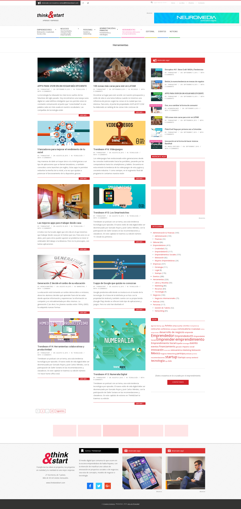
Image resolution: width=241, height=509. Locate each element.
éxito (170, 361)
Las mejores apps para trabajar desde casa (59, 223)
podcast (188, 353)
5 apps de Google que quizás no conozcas (114, 283)
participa (180, 353)
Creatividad (159, 248)
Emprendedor (162, 335)
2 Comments (169, 86)
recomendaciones (158, 357)
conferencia (165, 329)
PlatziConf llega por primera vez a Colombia (183, 129)
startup (171, 356)
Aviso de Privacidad (133, 504)
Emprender (165, 339)
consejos (173, 329)
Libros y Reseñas (162, 283)
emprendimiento (189, 339)
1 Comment (46, 288)
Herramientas (158, 279)
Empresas (157, 264)
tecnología (158, 361)
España (179, 343)
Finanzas (158, 239)
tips (166, 361)
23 (52, 411)
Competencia (194, 326)
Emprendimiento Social (163, 343)
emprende (189, 332)
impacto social (188, 346)
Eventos (156, 276)
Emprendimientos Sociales (165, 254)
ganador (179, 347)
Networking (159, 311)
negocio (164, 353)
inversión (167, 350)
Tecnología (80, 89)
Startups (159, 82)
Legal (157, 270)
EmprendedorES (156, 105)
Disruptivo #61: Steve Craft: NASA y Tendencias (184, 70)
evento (194, 343)
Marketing (81, 286)
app (163, 326)
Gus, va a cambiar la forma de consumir (181, 105)
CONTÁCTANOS (178, 382)
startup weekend (192, 358)
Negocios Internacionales (165, 298)
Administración (161, 236)
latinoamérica (176, 350)
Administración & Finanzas (163, 233)
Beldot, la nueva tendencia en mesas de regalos (184, 82)
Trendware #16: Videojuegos (108, 149)
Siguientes (60, 411)
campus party (177, 326)
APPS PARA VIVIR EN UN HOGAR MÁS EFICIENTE (62, 86)
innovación (157, 349)
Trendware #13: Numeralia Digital (110, 374)
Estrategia (159, 267)
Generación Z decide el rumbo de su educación (61, 283)
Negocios (157, 295)
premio (194, 354)
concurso (155, 328)
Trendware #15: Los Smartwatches (111, 212)
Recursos (134, 89)
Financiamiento (167, 346)
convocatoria (184, 328)
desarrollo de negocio (171, 332)
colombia (186, 326)
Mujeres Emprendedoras (165, 260)
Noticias (159, 70)
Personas (157, 304)
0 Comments (46, 91)
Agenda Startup (156, 326)
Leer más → (84, 115)
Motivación (159, 257)
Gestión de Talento (162, 308)
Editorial (156, 242)
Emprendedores (159, 245)
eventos (155, 346)
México (155, 353)
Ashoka (168, 325)
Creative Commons (109, 504)
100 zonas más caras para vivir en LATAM (114, 86)
